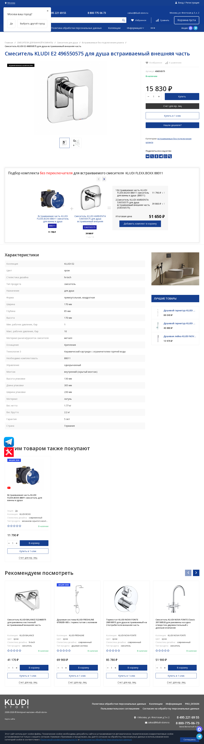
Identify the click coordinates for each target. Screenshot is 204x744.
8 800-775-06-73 (187, 723)
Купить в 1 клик (172, 115)
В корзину (34, 543)
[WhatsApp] (165, 156)
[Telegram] (161, 156)
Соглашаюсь (190, 739)
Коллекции (114, 27)
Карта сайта (10, 719)
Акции (184, 27)
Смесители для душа (67, 43)
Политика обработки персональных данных (76, 27)
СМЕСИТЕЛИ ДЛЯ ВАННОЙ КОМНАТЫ (35, 43)
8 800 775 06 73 (97, 13)
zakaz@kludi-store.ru (137, 12)
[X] (152, 156)
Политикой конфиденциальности (59, 739)
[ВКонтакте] (147, 156)
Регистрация (192, 2)
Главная (9, 43)
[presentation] (188, 573)
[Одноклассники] (156, 156)
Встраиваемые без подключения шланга (103, 43)
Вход (180, 2)
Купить (182, 96)
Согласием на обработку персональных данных (106, 739)
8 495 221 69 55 (57, 13)
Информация (134, 27)
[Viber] (170, 156)
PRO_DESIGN (192, 703)
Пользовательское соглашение (120, 708)
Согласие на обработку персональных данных (171, 708)
